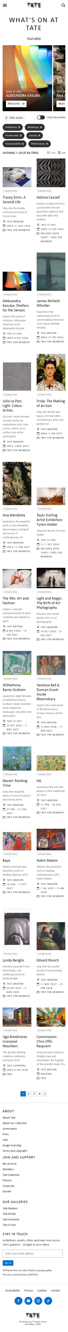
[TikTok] (48, 1301)
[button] (63, 5)
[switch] (41, 117)
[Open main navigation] (13, 5)
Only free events (56, 117)
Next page (49, 1095)
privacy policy (45, 1270)
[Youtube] (28, 1301)
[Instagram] (38, 1301)
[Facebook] (18, 1301)
